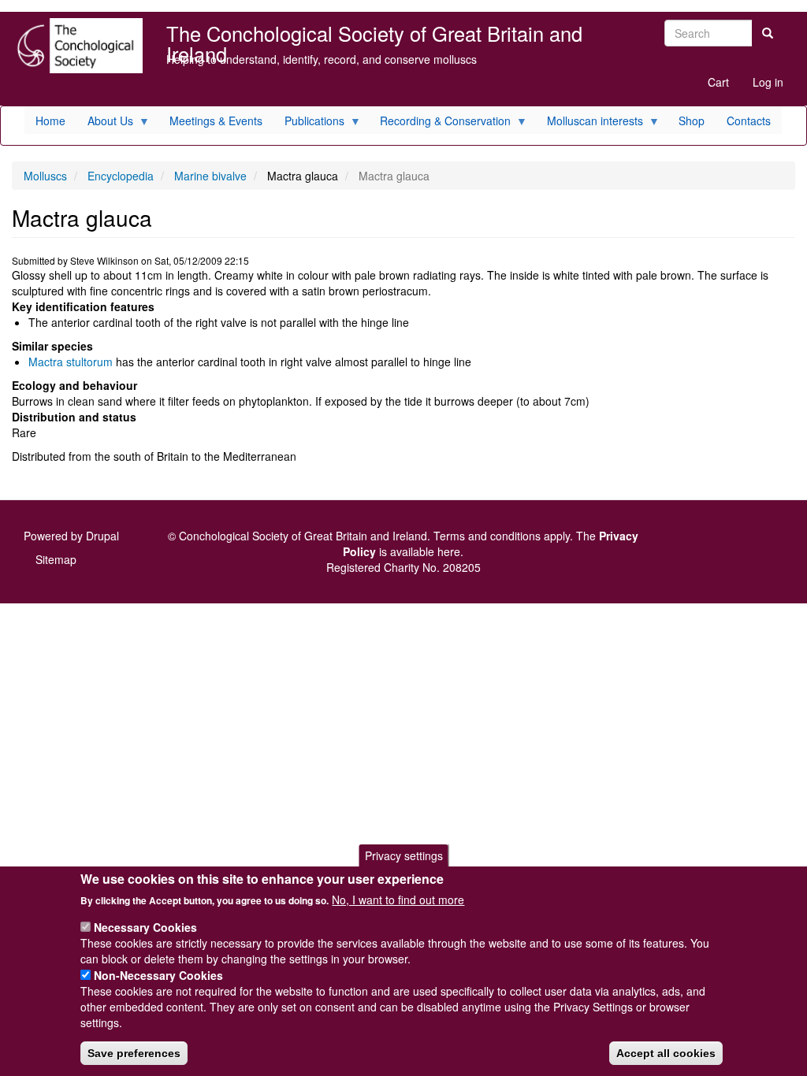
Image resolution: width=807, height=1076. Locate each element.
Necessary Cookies (145, 927)
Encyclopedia (120, 176)
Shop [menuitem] (692, 120)
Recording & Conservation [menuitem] (440, 123)
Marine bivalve (210, 176)
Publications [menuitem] (308, 123)
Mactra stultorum (70, 361)
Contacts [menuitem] (749, 120)
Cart (718, 82)
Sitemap (55, 559)
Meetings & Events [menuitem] (215, 120)
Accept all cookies (666, 1053)
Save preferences (133, 1053)
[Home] (77, 45)
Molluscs (45, 176)
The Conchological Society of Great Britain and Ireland (374, 35)
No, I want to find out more (398, 899)
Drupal (102, 536)
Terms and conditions (487, 536)
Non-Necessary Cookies (158, 975)
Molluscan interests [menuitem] (589, 123)
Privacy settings (404, 855)
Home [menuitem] (50, 120)
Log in (768, 82)
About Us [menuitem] (104, 123)
